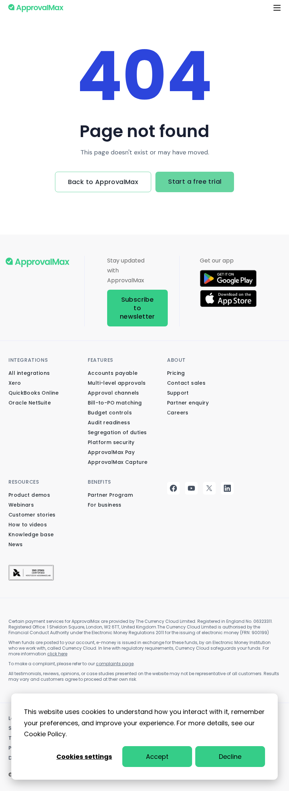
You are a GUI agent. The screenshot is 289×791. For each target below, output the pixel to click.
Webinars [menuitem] (21, 504)
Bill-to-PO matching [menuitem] (115, 402)
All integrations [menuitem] (29, 373)
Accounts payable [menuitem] (112, 373)
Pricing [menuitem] (176, 373)
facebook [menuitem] (174, 488)
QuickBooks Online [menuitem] (33, 392)
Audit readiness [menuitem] (109, 422)
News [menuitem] (15, 544)
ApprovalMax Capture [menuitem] (118, 462)
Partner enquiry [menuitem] (188, 402)
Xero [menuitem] (14, 382)
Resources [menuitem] (23, 481)
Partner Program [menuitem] (110, 494)
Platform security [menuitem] (111, 442)
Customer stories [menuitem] (31, 514)
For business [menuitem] (105, 504)
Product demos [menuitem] (29, 494)
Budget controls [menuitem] (110, 412)
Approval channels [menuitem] (113, 392)
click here (57, 654)
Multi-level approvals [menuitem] (117, 382)
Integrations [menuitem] (28, 360)
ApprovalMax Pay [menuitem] (111, 452)
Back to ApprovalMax (103, 181)
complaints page (115, 664)
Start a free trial (194, 181)
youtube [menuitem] (192, 488)
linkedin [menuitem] (228, 488)
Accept (157, 756)
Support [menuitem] (178, 392)
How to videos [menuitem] (27, 524)
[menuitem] (31, 571)
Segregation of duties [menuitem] (117, 432)
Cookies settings (84, 756)
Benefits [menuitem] (99, 481)
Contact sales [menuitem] (186, 382)
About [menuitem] (176, 360)
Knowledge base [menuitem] (31, 534)
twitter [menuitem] (210, 488)
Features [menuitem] (100, 360)
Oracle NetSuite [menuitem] (29, 402)
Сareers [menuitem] (178, 412)
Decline (230, 756)
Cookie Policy (45, 734)
